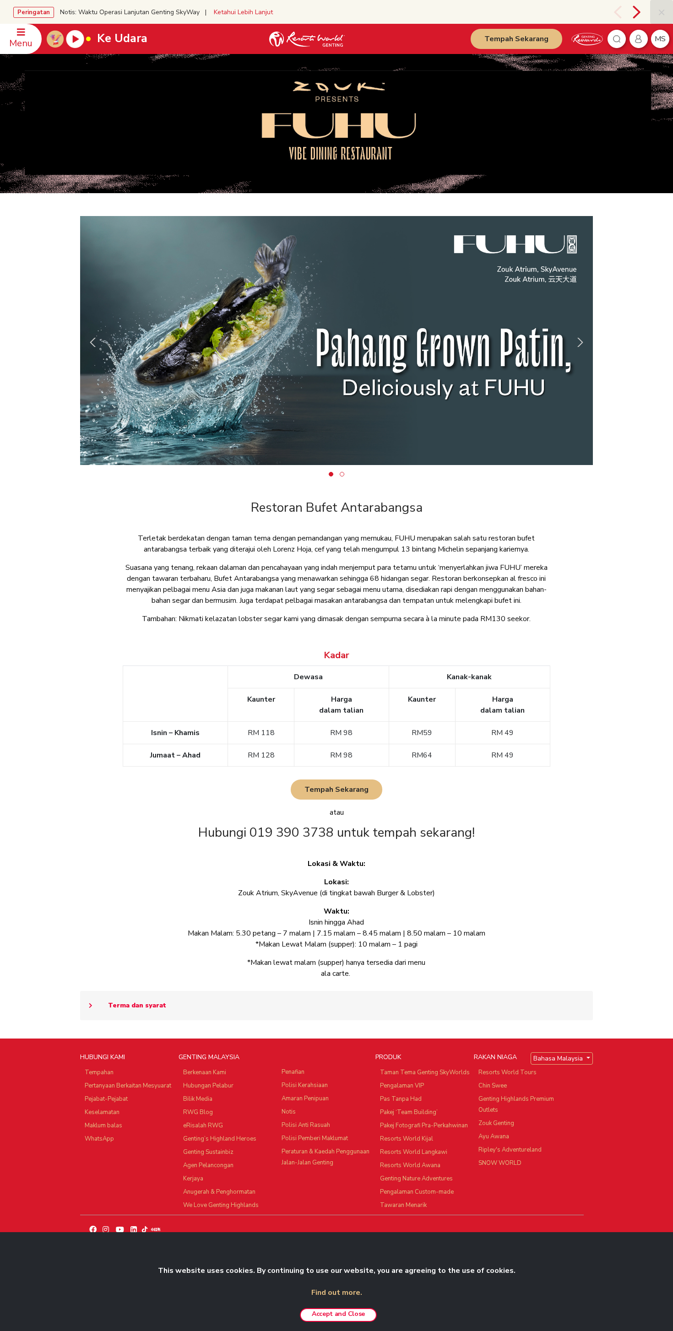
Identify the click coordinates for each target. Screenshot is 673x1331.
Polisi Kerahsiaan (305, 1085)
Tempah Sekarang (516, 39)
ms (660, 39)
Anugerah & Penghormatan (219, 1192)
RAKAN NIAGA (495, 1057)
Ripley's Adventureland (510, 1150)
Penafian (293, 1072)
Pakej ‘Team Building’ (409, 1112)
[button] (331, 474)
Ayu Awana (493, 1136)
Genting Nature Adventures (416, 1178)
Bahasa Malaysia (559, 1058)
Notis (289, 1112)
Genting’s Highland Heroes (219, 1139)
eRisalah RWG (203, 1125)
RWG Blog (198, 1112)
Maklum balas (103, 1125)
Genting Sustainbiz (208, 1152)
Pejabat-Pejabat (106, 1099)
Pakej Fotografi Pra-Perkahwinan (424, 1125)
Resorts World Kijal (406, 1139)
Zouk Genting (496, 1123)
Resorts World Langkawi (413, 1152)
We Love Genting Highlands (221, 1205)
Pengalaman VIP (402, 1086)
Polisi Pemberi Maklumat (315, 1138)
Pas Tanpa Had (401, 1099)
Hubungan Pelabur (208, 1086)
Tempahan (99, 1072)
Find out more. (336, 1293)
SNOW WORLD (499, 1163)
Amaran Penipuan (305, 1098)
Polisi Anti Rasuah (306, 1125)
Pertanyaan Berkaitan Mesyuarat (128, 1086)
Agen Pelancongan (208, 1165)
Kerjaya (193, 1178)
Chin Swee (492, 1086)
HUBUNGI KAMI (102, 1057)
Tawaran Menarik (403, 1205)
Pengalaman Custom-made (417, 1192)
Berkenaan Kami (204, 1072)
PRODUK (388, 1057)
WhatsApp (99, 1139)
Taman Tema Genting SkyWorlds (425, 1072)
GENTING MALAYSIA (209, 1057)
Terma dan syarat (137, 1005)
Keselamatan (102, 1112)
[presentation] (616, 12)
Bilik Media (197, 1099)
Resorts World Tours (507, 1072)
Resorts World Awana (410, 1165)
